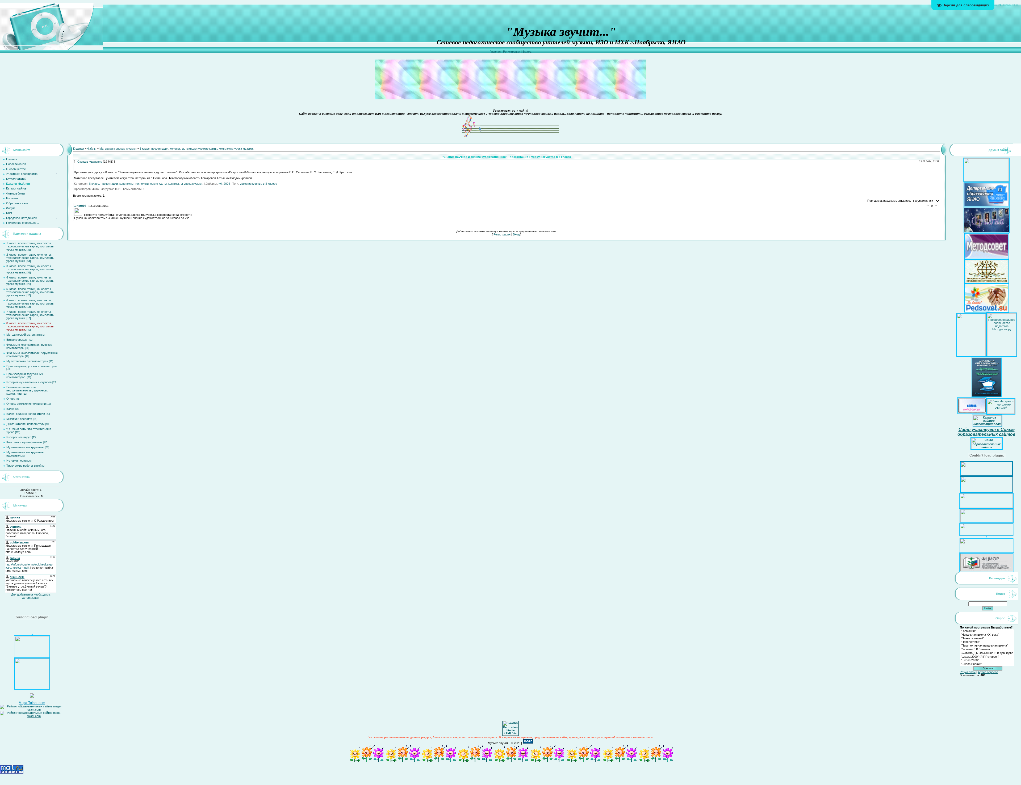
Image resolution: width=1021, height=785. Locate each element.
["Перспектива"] (987, 642)
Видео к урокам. (17, 339)
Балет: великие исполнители (25, 413)
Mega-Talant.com (32, 703)
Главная (495, 51)
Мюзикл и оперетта (19, 418)
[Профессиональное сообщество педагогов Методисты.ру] (1001, 355)
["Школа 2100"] (987, 660)
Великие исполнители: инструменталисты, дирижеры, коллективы (27, 390)
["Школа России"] (987, 664)
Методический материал (23, 334)
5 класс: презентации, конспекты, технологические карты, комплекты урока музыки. (30, 292)
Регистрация (511, 51)
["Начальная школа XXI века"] (987, 635)
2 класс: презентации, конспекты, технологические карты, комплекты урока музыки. (30, 258)
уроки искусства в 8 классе (258, 183)
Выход (526, 51)
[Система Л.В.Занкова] (987, 649)
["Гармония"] (987, 631)
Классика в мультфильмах (24, 442)
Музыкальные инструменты (25, 447)
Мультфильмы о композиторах (27, 361)
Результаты (968, 672)
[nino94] (79, 214)
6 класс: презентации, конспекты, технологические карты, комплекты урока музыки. (30, 303)
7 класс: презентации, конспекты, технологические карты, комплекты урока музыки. (30, 315)
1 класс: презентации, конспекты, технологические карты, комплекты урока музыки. (30, 246)
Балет (10, 408)
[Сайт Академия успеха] (32, 688)
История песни (16, 460)
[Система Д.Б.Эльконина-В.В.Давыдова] (987, 653)
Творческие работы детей (23, 465)
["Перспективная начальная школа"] (987, 646)
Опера (10, 398)
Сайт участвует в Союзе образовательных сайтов (986, 432)
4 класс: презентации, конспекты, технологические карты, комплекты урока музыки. (30, 280)
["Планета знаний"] (987, 638)
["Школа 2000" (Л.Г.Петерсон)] (987, 657)
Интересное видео (18, 437)
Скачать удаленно (89, 161)
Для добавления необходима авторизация (30, 596)
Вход (516, 234)
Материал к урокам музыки (117, 148)
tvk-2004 (224, 183)
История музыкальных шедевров (29, 382)
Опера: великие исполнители (26, 403)
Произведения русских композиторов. (32, 366)
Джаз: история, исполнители (25, 423)
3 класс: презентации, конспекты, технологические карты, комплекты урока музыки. (30, 269)
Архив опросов (988, 672)
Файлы (91, 148)
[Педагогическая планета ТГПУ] (32, 655)
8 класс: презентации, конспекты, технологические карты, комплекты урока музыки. (30, 326)
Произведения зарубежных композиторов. (24, 375)
